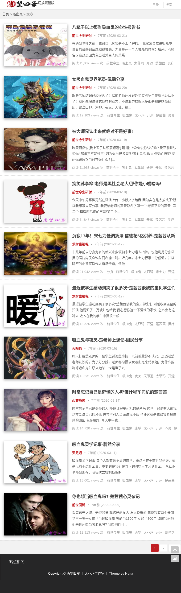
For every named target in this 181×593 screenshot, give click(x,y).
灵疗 (171, 63)
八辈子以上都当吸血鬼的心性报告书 (106, 27)
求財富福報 (80, 244)
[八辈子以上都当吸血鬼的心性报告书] (35, 65)
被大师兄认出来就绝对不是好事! (102, 131)
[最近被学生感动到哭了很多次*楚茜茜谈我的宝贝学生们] (35, 326)
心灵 (168, 428)
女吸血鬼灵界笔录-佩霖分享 (98, 79)
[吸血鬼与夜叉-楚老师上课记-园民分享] (35, 378)
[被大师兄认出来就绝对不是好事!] (35, 169)
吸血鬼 (127, 63)
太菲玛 (139, 63)
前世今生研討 (82, 35)
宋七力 (161, 272)
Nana (129, 573)
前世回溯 (78, 505)
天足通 (77, 453)
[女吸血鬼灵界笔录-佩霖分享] (35, 117)
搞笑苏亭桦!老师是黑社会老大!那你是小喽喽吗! (116, 183)
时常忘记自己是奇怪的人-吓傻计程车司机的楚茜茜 (119, 392)
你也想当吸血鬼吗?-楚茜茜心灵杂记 (106, 496)
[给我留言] (175, 558)
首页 (5, 14)
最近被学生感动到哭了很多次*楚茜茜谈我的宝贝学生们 (124, 288)
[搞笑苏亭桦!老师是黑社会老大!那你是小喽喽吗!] (35, 221)
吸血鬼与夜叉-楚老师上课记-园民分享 (107, 340)
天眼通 (77, 348)
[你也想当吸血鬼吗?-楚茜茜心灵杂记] (35, 534)
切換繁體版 (46, 3)
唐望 (138, 428)
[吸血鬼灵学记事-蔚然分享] (35, 482)
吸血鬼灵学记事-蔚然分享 (96, 444)
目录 (155, 5)
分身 (110, 272)
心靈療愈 (78, 400)
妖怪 (149, 167)
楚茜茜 (160, 63)
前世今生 (112, 63)
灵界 (171, 115)
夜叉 (138, 376)
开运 (149, 63)
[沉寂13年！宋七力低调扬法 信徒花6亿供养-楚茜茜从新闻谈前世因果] (35, 274)
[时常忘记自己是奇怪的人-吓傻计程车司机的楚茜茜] (35, 430)
